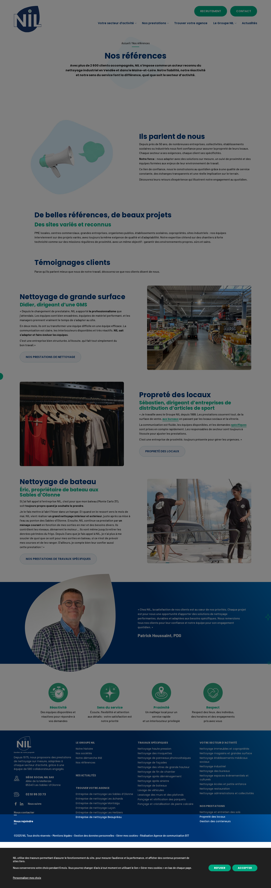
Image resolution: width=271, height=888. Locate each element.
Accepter (245, 868)
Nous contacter (24, 812)
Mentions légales (62, 835)
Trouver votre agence (93, 788)
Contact (243, 11)
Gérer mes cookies (127, 835)
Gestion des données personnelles (94, 835)
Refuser (219, 868)
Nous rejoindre (23, 821)
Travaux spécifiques (153, 742)
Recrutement (210, 11)
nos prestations (212, 806)
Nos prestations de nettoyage (50, 357)
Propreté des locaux (162, 451)
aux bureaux (170, 418)
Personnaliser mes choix (27, 877)
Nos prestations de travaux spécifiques (58, 559)
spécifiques (238, 424)
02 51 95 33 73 (36, 794)
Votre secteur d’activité (218, 742)
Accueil (125, 43)
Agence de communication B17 (171, 835)
